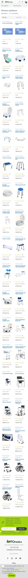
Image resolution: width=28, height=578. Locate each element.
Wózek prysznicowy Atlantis (20, 431)
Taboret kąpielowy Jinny (19, 158)
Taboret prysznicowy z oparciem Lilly (20, 293)
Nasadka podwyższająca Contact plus (6, 186)
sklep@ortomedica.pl (14, 550)
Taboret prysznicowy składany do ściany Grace (7, 347)
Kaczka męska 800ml (7, 23)
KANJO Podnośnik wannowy (19, 487)
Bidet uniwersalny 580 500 (6, 50)
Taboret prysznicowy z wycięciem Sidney (20, 266)
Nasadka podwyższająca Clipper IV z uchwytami (6, 294)
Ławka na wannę (6, 238)
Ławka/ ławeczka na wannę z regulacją (20, 131)
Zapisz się (21, 529)
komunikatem (16, 531)
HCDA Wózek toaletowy (18, 402)
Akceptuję (11, 575)
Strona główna (4, 5)
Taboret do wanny (6, 158)
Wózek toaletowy (6, 402)
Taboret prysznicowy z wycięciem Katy (20, 347)
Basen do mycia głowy (6, 77)
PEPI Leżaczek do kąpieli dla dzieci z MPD (6, 430)
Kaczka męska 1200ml (18, 23)
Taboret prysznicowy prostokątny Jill (20, 239)
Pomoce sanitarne (6, 21)
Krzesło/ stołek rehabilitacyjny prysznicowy (6, 213)
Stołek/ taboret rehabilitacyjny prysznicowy (19, 78)
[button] (19, 2)
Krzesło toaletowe (19, 373)
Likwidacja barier (17, 5)
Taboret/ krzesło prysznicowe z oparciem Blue (6, 267)
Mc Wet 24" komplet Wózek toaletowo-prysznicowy (7, 489)
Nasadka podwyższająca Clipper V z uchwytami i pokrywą (7, 321)
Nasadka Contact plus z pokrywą (19, 212)
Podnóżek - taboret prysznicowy (7, 131)
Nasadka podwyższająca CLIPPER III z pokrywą (7, 105)
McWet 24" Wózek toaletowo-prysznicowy (19, 460)
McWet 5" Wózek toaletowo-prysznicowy (6, 460)
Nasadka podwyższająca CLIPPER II (18, 51)
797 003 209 (14, 547)
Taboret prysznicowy (20, 185)
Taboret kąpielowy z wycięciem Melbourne (20, 320)
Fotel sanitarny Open (7, 373)
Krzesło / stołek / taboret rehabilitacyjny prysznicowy (19, 105)
